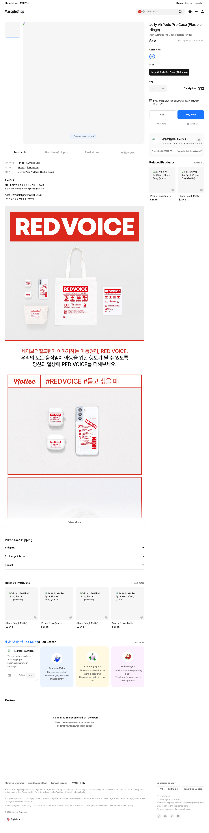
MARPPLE (24, 3)
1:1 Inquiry (173, 789)
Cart (162, 114)
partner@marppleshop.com (176, 806)
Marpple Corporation (14, 783)
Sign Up (188, 3)
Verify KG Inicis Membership (122, 805)
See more (139, 582)
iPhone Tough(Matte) (16, 623)
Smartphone (32, 167)
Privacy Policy (78, 783)
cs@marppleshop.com (193, 803)
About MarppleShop (37, 783)
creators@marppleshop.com (179, 809)
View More (74, 522)
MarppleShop (11, 3)
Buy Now (191, 114)
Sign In (179, 3)
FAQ (161, 789)
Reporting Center (193, 789)
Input (31, 675)
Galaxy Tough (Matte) (123, 623)
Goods (21, 167)
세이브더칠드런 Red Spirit (29, 163)
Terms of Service (59, 783)
